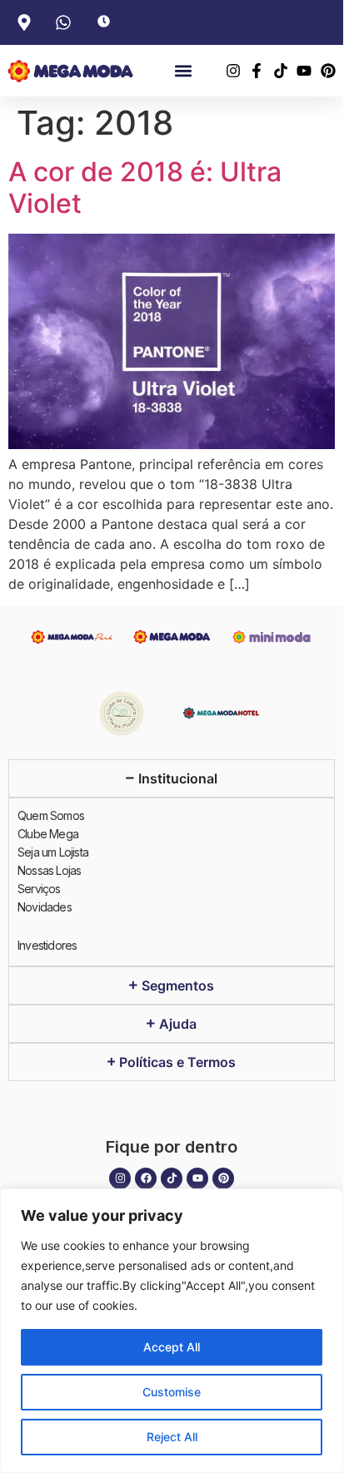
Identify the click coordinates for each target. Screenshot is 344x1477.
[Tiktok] (171, 1178)
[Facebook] (146, 1178)
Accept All (171, 1347)
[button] (183, 71)
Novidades (44, 907)
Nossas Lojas (49, 870)
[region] (171, 1330)
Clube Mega (47, 834)
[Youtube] (197, 1178)
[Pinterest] (223, 1178)
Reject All (172, 1437)
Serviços (39, 889)
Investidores (47, 945)
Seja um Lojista (52, 852)
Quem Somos (50, 815)
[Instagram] (120, 1178)
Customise (171, 1392)
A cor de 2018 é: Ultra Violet (145, 188)
